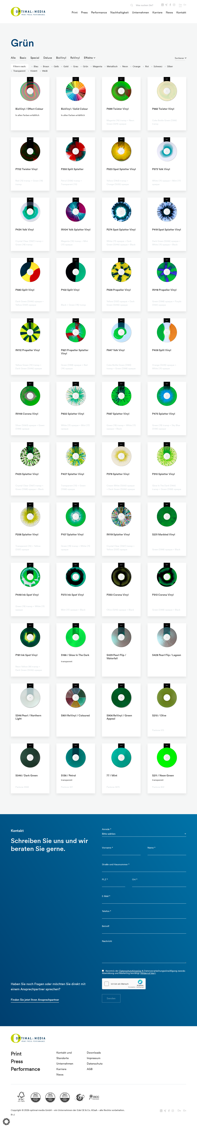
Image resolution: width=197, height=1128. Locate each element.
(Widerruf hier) (147, 973)
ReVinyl (75, 57)
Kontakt (181, 12)
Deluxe (47, 57)
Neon (124, 66)
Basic (23, 57)
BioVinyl (61, 57)
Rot (146, 66)
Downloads (94, 1052)
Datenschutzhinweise (130, 970)
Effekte (88, 57)
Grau (74, 66)
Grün (84, 66)
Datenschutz (95, 1063)
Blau (34, 66)
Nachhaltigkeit (119, 12)
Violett (32, 71)
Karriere (157, 12)
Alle (13, 57)
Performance (99, 12)
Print (75, 12)
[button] (6, 1121)
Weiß (43, 71)
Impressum (93, 1058)
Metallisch (111, 66)
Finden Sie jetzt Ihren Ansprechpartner (35, 999)
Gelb (55, 66)
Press (84, 12)
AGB (89, 1069)
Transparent (18, 71)
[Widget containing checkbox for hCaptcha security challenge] (124, 983)
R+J (13, 1114)
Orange (135, 66)
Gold (64, 66)
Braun (45, 66)
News (169, 12)
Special (34, 57)
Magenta (96, 66)
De (180, 4)
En (185, 4)
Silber (169, 66)
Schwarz (156, 66)
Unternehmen (140, 12)
